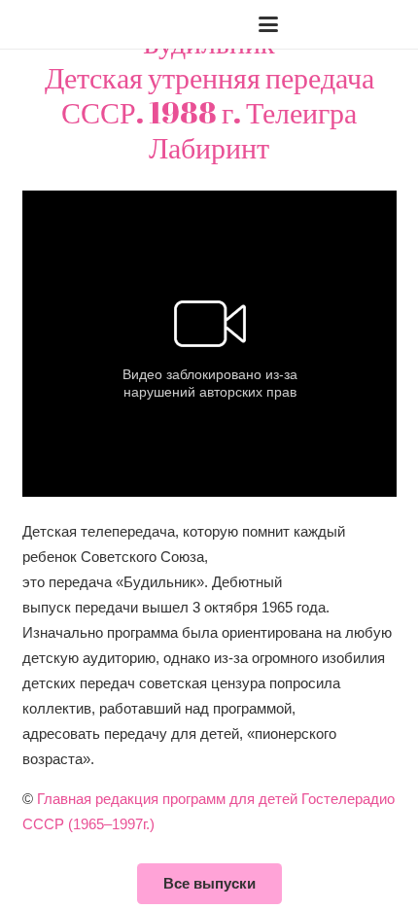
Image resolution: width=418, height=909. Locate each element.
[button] (77, 24)
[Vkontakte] (325, 24)
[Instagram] (356, 24)
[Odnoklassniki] (387, 24)
